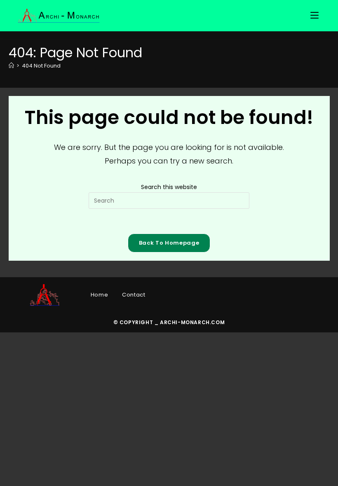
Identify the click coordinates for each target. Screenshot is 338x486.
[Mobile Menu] (315, 15)
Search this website (169, 187)
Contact (133, 295)
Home (99, 295)
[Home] (11, 66)
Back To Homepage (169, 243)
